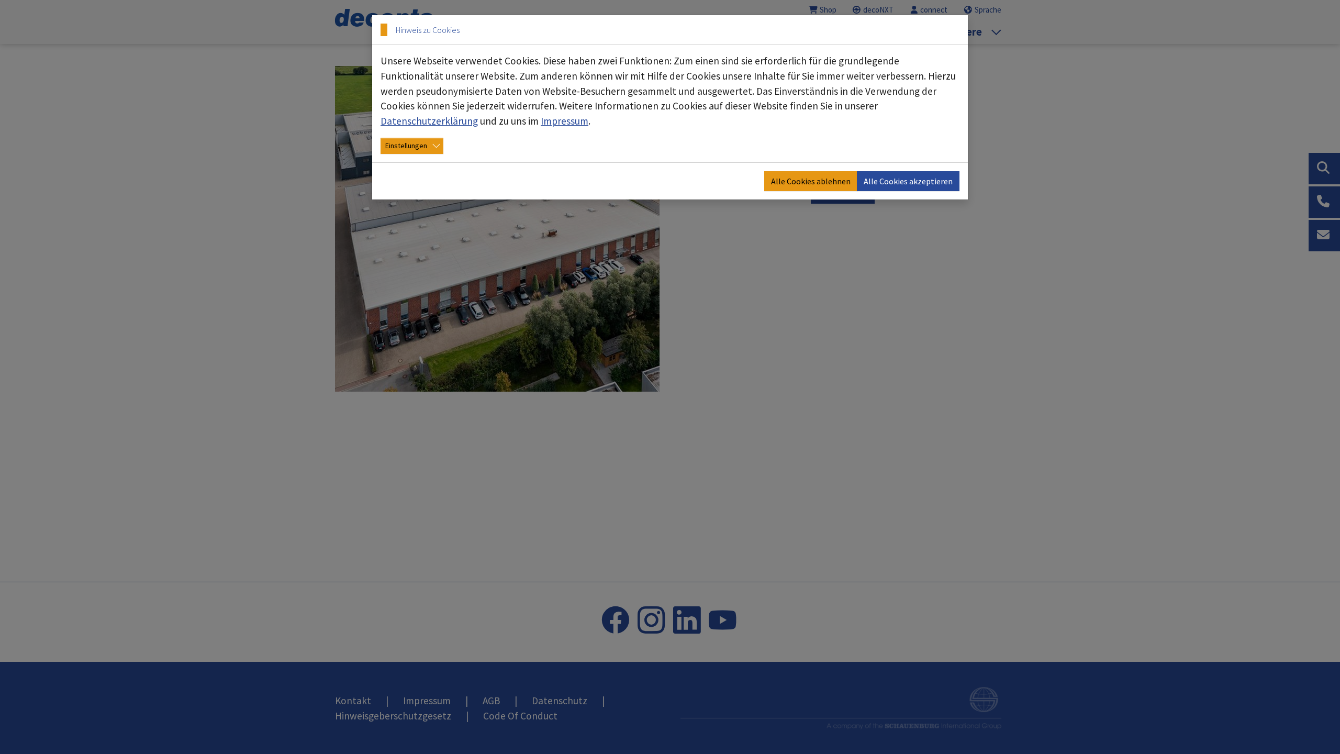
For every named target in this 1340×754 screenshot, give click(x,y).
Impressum (564, 121)
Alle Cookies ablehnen (811, 181)
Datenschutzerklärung (429, 121)
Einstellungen (406, 145)
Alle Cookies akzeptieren (908, 181)
